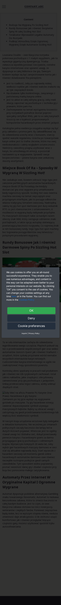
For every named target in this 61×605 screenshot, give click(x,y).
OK (31, 310)
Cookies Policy (27, 299)
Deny (31, 318)
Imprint (24, 333)
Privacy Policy (34, 333)
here (14, 296)
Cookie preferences (31, 326)
